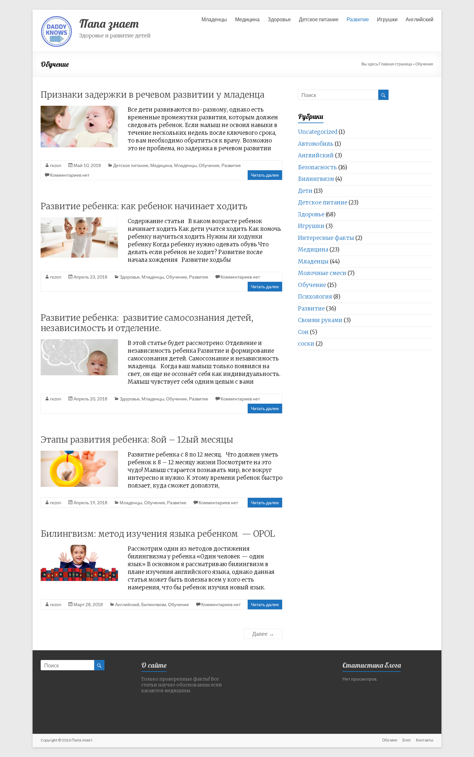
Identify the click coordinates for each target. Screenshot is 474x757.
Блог (406, 740)
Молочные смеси (322, 273)
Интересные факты (326, 237)
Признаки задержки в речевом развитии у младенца (152, 94)
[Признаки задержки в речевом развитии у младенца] (79, 109)
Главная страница (395, 64)
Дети (305, 190)
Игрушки (387, 19)
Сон (303, 332)
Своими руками (320, 320)
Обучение (209, 165)
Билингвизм (153, 604)
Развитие (358, 19)
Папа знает (109, 23)
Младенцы (214, 19)
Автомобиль (315, 143)
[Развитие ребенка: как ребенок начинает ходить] (79, 220)
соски (306, 343)
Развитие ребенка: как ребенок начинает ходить (144, 206)
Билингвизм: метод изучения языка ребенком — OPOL (158, 533)
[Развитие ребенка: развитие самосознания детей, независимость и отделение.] (79, 342)
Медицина (247, 19)
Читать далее (265, 175)
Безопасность (317, 167)
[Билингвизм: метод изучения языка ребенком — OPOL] (79, 548)
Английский (419, 19)
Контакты (424, 740)
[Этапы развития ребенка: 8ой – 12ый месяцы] (79, 454)
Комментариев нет (69, 175)
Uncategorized (317, 131)
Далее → (263, 634)
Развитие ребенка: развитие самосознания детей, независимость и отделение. (147, 322)
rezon (55, 165)
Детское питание (319, 19)
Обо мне (389, 740)
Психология (315, 296)
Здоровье (279, 19)
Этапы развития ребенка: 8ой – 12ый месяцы (137, 439)
